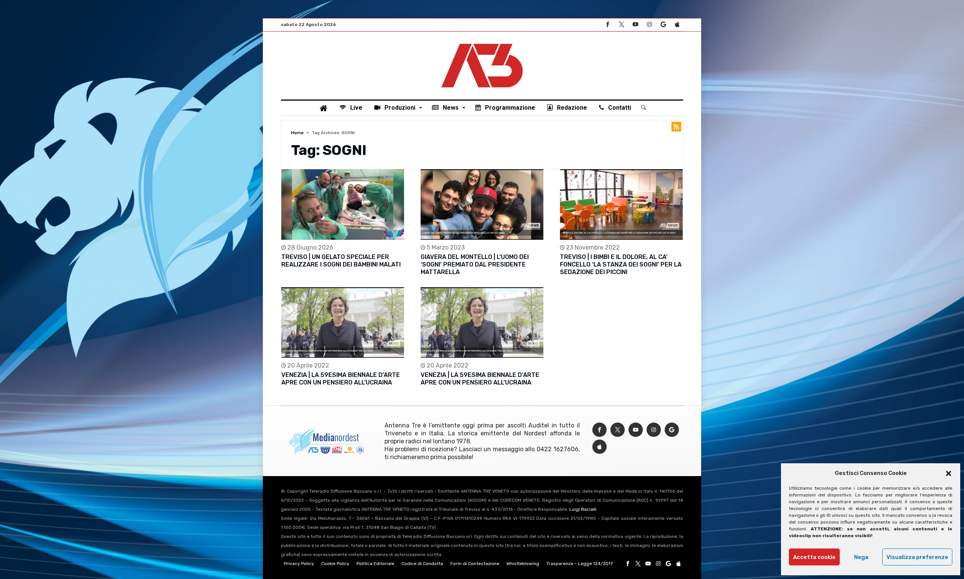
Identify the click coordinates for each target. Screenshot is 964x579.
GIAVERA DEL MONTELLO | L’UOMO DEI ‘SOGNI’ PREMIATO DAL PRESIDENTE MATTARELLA (475, 264)
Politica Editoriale (375, 563)
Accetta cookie (814, 557)
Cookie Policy (335, 563)
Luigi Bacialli (582, 509)
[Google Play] (663, 24)
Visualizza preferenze (917, 557)
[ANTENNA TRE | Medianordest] (482, 43)
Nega (861, 557)
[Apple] (677, 24)
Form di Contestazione (474, 563)
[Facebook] (607, 24)
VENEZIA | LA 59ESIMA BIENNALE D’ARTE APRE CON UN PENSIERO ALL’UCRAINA (340, 378)
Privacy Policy (299, 563)
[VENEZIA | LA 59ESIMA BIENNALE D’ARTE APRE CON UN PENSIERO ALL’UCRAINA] (342, 322)
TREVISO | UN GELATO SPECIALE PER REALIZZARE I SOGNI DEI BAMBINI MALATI (341, 260)
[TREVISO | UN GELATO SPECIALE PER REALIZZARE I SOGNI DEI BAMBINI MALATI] (342, 204)
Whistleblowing (522, 563)
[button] (948, 473)
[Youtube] (635, 24)
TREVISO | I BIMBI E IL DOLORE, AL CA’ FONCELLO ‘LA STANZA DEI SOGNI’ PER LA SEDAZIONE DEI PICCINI (621, 264)
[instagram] (649, 24)
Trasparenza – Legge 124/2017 (579, 563)
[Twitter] (621, 24)
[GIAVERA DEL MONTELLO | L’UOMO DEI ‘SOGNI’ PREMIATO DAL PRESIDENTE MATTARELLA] (482, 204)
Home (297, 132)
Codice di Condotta (422, 563)
